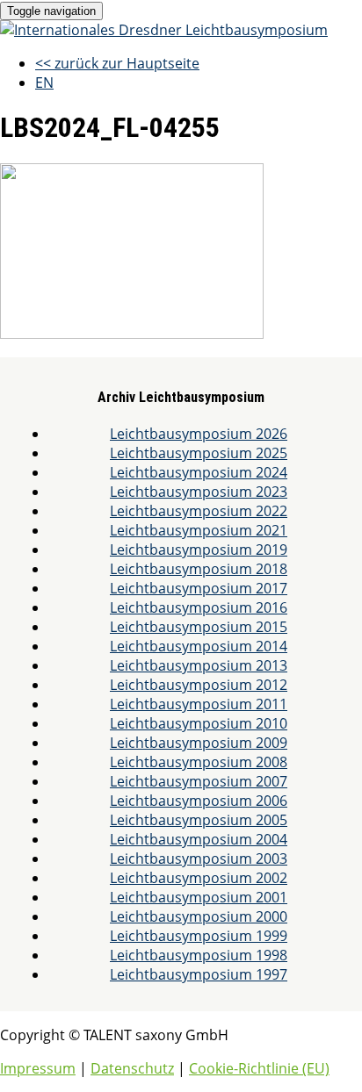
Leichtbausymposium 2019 (198, 549)
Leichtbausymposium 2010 (198, 723)
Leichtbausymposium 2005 (198, 820)
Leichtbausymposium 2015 (198, 626)
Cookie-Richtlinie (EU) (259, 1068)
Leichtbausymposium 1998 (198, 955)
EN (44, 82)
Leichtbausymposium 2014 (198, 646)
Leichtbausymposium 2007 (198, 781)
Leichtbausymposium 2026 (198, 433)
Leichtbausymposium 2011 (198, 704)
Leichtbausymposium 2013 (198, 665)
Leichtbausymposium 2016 (198, 607)
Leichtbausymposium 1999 (198, 935)
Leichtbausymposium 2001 (198, 897)
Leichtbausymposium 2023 (198, 491)
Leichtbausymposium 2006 (198, 800)
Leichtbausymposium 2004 (198, 839)
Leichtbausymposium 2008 (198, 762)
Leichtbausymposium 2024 (198, 472)
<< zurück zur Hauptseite (117, 63)
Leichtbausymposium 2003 (198, 858)
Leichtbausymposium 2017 (198, 588)
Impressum (38, 1068)
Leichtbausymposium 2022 (198, 511)
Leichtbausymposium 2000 (198, 916)
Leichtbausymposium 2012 (198, 684)
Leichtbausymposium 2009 (198, 742)
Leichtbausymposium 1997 (198, 974)
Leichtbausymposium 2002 (198, 877)
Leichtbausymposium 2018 (198, 568)
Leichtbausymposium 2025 (198, 453)
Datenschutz (132, 1068)
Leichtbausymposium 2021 (198, 530)
